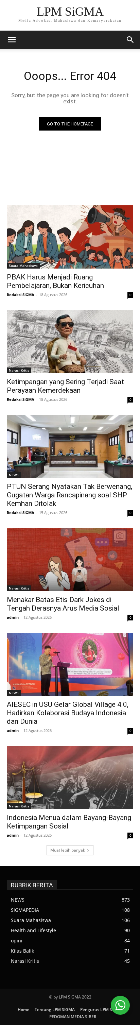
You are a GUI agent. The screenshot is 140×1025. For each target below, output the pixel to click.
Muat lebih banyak (67, 850)
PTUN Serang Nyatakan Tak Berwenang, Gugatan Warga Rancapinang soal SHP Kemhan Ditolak (69, 495)
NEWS (14, 475)
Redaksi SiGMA (20, 294)
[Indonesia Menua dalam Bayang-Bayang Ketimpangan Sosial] (70, 777)
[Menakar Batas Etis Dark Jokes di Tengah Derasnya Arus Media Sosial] (70, 559)
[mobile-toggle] (11, 40)
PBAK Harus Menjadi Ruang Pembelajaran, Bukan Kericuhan (55, 281)
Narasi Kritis (19, 370)
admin (13, 617)
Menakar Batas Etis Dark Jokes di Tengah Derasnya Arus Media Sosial (63, 604)
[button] (130, 40)
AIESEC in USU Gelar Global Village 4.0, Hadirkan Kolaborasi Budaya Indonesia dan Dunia (67, 712)
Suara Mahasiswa (23, 265)
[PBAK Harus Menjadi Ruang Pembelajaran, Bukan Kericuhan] (70, 237)
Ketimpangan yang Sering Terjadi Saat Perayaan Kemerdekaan (65, 386)
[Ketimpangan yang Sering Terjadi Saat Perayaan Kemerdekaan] (70, 341)
